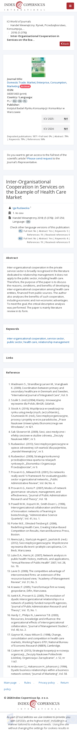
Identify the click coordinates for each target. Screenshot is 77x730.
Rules (27, 682)
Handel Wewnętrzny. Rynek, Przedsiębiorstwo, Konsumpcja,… (36, 27)
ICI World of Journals (19, 21)
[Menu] (70, 6)
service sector (55, 338)
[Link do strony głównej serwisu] (24, 5)
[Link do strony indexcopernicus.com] (38, 704)
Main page (10, 682)
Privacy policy (47, 682)
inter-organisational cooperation (26, 338)
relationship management (53, 342)
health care (30, 342)
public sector (14, 342)
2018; (19, 32)
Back (66, 43)
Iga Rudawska (21, 208)
